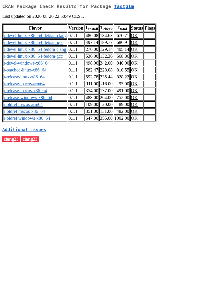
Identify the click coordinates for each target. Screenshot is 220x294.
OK (134, 35)
